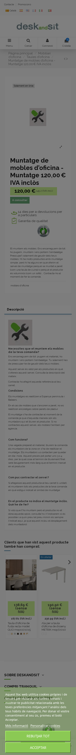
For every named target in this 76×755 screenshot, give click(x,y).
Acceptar (38, 747)
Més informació (16, 725)
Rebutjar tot (38, 736)
